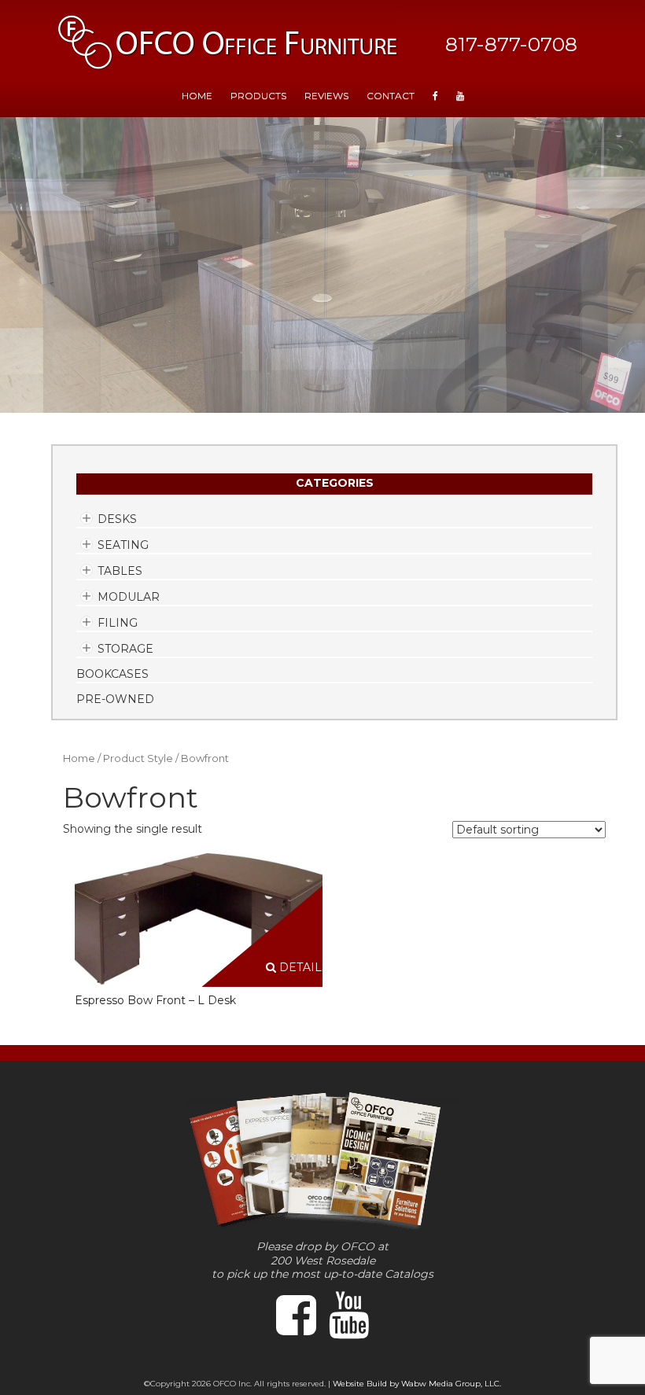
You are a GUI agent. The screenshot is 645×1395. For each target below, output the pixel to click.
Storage (125, 649)
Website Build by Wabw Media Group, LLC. (417, 1383)
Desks (117, 519)
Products (258, 95)
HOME (197, 95)
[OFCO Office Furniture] (228, 42)
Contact (391, 95)
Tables (120, 571)
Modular (129, 597)
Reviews (326, 95)
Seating (123, 545)
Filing (118, 623)
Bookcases (112, 674)
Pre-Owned (115, 699)
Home (79, 758)
